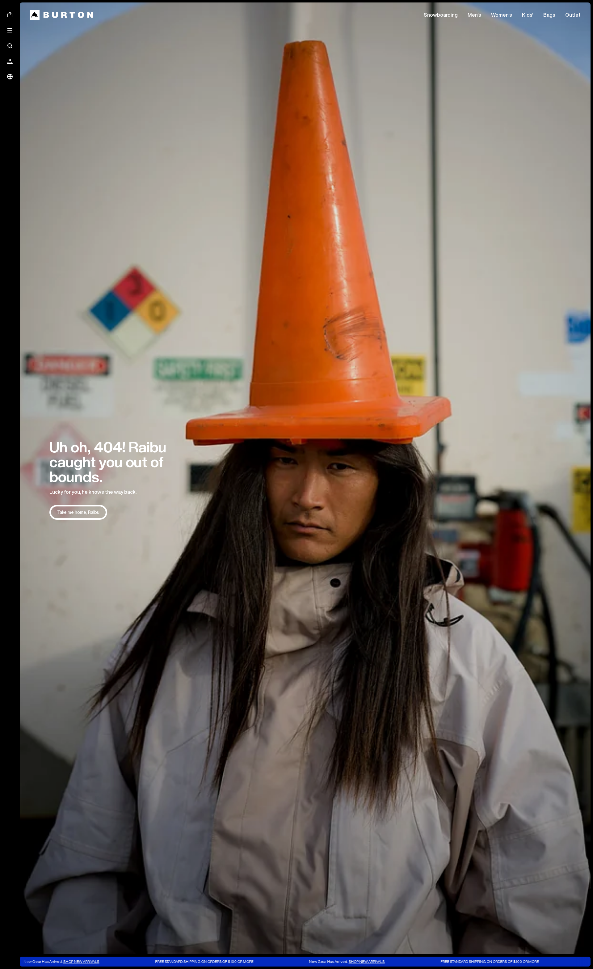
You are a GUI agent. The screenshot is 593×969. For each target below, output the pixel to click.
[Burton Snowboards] (61, 15)
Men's (474, 14)
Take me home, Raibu (78, 512)
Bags (549, 14)
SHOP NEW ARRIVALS (31, 961)
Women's (501, 14)
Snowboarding (441, 14)
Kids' (527, 14)
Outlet (573, 14)
